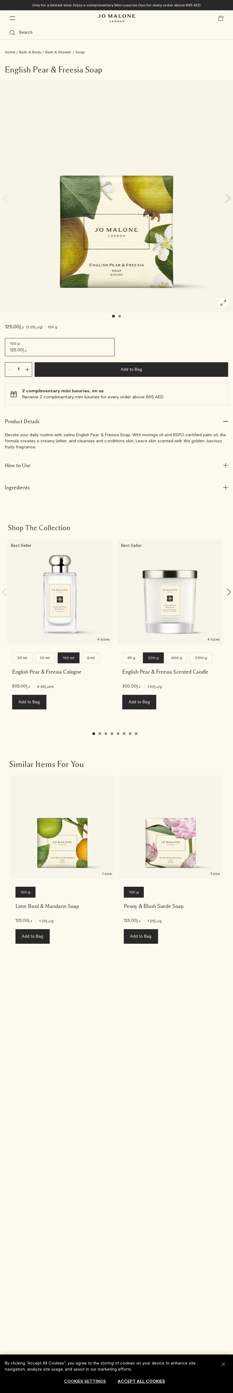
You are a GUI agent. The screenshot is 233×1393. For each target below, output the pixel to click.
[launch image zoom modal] (223, 303)
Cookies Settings (85, 1381)
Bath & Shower (58, 52)
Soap (80, 52)
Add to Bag (131, 369)
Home (10, 52)
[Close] (223, 1364)
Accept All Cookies (141, 1381)
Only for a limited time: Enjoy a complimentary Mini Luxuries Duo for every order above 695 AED (116, 5)
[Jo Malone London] (116, 18)
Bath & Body (30, 52)
